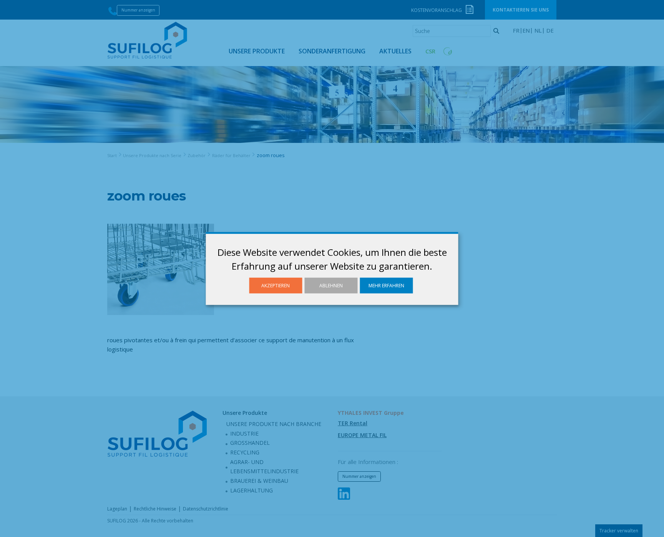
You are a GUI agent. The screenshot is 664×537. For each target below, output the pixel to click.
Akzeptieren (275, 285)
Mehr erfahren (386, 285)
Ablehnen (331, 285)
